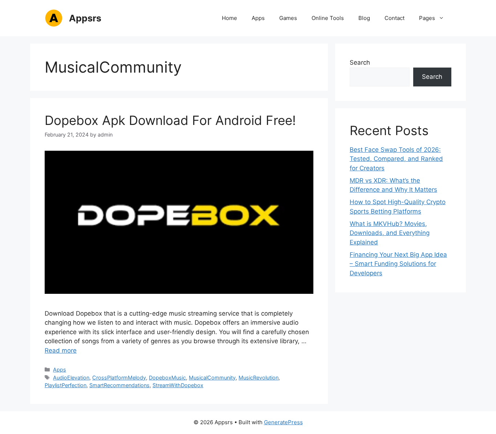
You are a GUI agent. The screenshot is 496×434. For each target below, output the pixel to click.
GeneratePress (283, 422)
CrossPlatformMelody (119, 377)
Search (360, 62)
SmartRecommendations (119, 385)
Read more (61, 350)
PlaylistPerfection (65, 385)
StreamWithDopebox (178, 385)
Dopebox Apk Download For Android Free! (170, 120)
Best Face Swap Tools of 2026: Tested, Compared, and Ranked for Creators (396, 159)
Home (229, 18)
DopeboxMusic (167, 377)
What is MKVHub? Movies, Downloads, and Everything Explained (390, 233)
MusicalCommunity (212, 377)
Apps (258, 18)
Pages (427, 18)
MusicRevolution (259, 377)
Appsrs (85, 18)
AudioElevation (71, 377)
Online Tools (328, 18)
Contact (394, 18)
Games (288, 18)
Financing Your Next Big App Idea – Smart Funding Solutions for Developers (398, 264)
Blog (364, 18)
